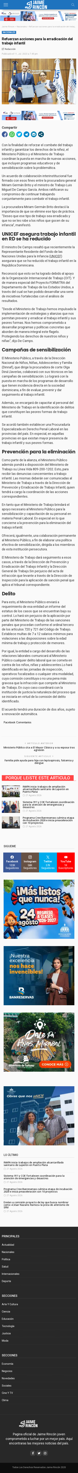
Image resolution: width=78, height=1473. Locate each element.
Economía (7, 1363)
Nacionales (9, 32)
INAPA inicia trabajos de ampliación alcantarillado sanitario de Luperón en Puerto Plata (46, 789)
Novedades (8, 1378)
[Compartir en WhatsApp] (12, 134)
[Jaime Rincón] (39, 4)
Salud (5, 1266)
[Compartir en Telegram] (26, 134)
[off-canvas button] (6, 5)
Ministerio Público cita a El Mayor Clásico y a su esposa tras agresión (39, 749)
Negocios (7, 1371)
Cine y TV (7, 1392)
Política (6, 1259)
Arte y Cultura (10, 1304)
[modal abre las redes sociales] (41, 134)
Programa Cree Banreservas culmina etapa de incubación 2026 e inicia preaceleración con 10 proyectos (48, 820)
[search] (73, 4)
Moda (5, 1340)
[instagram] (45, 1453)
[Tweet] (19, 134)
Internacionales (10, 1273)
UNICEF (55, 256)
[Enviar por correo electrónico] (34, 134)
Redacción (10, 49)
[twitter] (39, 1453)
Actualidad (8, 1244)
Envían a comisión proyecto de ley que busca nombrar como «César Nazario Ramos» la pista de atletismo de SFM (36, 1205)
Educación (8, 1318)
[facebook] (33, 1453)
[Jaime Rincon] (31, 1423)
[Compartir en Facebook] (5, 134)
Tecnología (8, 1326)
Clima (5, 1400)
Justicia (6, 1333)
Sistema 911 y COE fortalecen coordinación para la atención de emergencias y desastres (48, 804)
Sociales (6, 1385)
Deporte (6, 1281)
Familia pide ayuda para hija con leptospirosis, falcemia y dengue (39, 762)
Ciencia (6, 1311)
